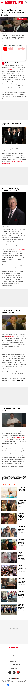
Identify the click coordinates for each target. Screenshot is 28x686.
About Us (14, 652)
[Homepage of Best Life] (14, 647)
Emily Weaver (7, 41)
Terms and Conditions (14, 664)
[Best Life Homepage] (14, 2)
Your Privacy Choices (16, 685)
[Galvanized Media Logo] (14, 678)
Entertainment (9, 7)
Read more (8, 479)
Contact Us (14, 658)
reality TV (12, 69)
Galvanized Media (13, 680)
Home (2, 7)
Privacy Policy (14, 661)
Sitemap (14, 655)
